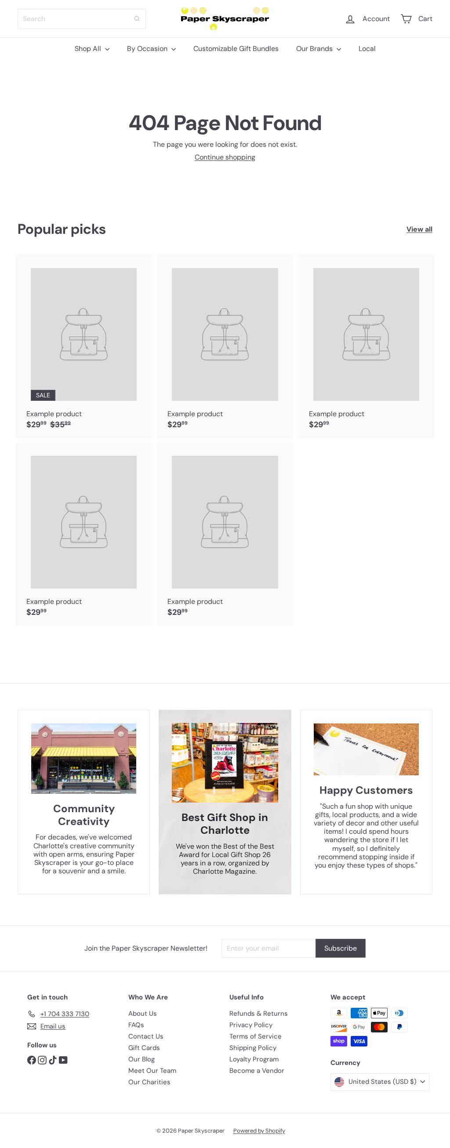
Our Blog (141, 1059)
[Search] (137, 19)
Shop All (89, 48)
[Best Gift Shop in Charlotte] (225, 763)
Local (367, 48)
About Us (142, 1013)
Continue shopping (225, 157)
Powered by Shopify (259, 1130)
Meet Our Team (152, 1070)
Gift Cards (144, 1047)
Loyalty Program (254, 1059)
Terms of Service (255, 1036)
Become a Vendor (256, 1070)
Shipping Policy (252, 1047)
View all (419, 229)
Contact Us (145, 1036)
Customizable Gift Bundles (236, 48)
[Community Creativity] (83, 758)
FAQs (136, 1025)
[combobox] (82, 19)
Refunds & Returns (258, 1013)
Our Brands (315, 48)
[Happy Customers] (366, 749)
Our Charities (149, 1082)
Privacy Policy (250, 1025)
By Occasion (148, 48)
